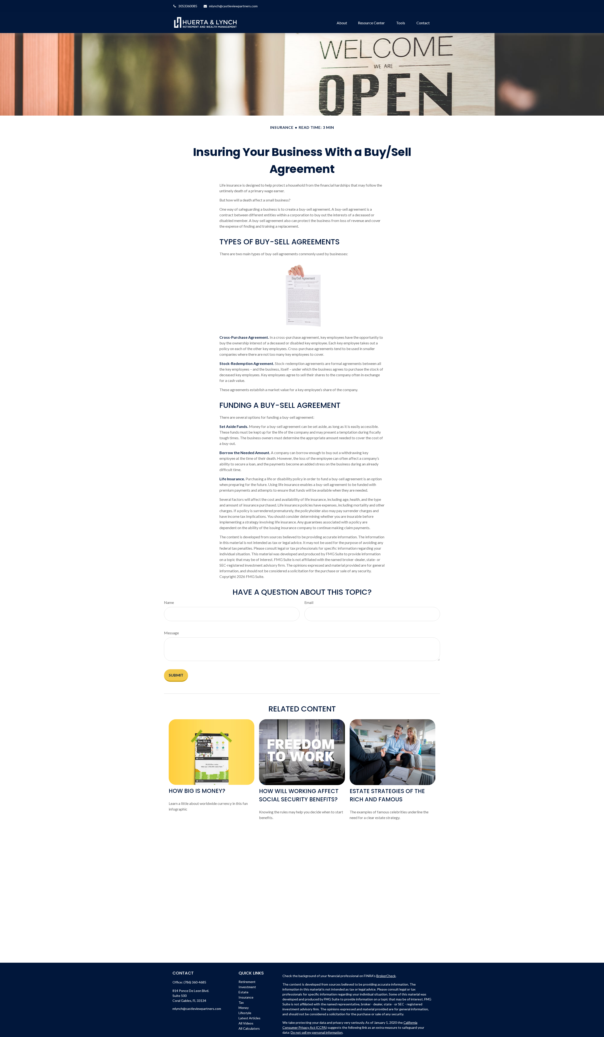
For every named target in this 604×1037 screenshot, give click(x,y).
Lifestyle (245, 1013)
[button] (342, 22)
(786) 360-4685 (195, 982)
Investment (247, 987)
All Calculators (249, 1028)
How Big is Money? (197, 791)
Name (169, 602)
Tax (241, 1002)
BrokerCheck (386, 976)
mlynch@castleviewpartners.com (233, 6)
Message (171, 633)
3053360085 (187, 6)
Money (244, 1008)
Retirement (247, 982)
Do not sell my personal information (317, 1032)
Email (308, 602)
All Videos (246, 1023)
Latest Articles (249, 1018)
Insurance (246, 997)
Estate (243, 992)
